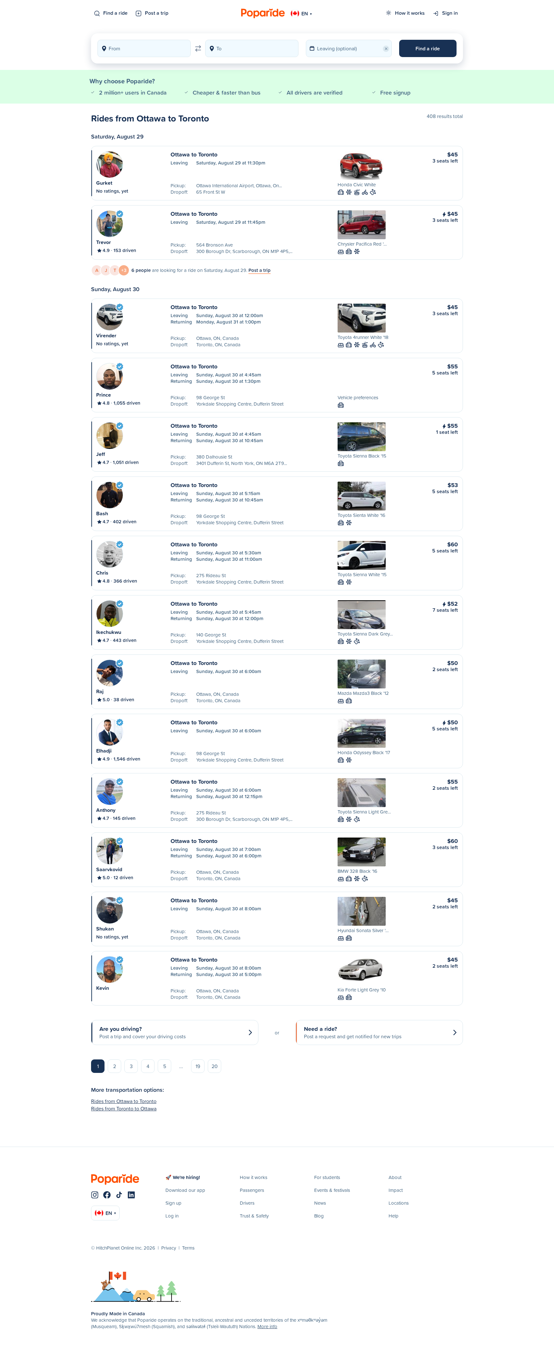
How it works (410, 12)
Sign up (173, 1203)
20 (215, 1066)
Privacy (168, 1247)
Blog (319, 1215)
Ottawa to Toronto (194, 154)
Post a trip (156, 12)
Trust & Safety (254, 1215)
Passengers (252, 1190)
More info (267, 1326)
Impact (396, 1190)
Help (394, 1215)
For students (327, 1177)
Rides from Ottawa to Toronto (123, 1101)
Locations (399, 1203)
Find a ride (115, 12)
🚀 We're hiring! (182, 1177)
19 (198, 1066)
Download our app (185, 1190)
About (395, 1177)
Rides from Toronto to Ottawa (123, 1108)
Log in (172, 1215)
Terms (188, 1247)
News (320, 1203)
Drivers (247, 1203)
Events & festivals (332, 1190)
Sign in (450, 12)
